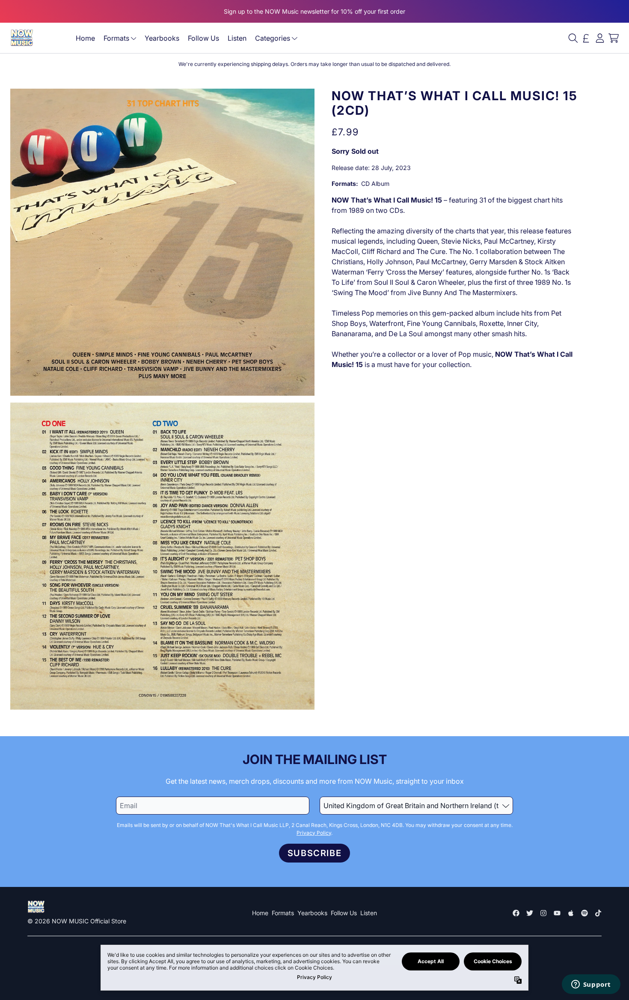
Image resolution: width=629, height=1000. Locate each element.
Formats (116, 38)
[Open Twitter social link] (529, 913)
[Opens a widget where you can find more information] (590, 985)
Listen (237, 38)
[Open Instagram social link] (543, 913)
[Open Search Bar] (572, 38)
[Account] (600, 38)
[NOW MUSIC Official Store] (21, 38)
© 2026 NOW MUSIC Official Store (76, 921)
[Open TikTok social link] (598, 913)
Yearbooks (162, 38)
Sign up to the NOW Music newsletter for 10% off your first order (314, 11)
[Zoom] (162, 242)
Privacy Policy (314, 833)
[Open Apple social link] (570, 913)
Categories (272, 38)
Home (85, 38)
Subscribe (314, 853)
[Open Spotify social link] (584, 913)
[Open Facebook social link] (516, 913)
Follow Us (203, 38)
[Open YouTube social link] (557, 913)
